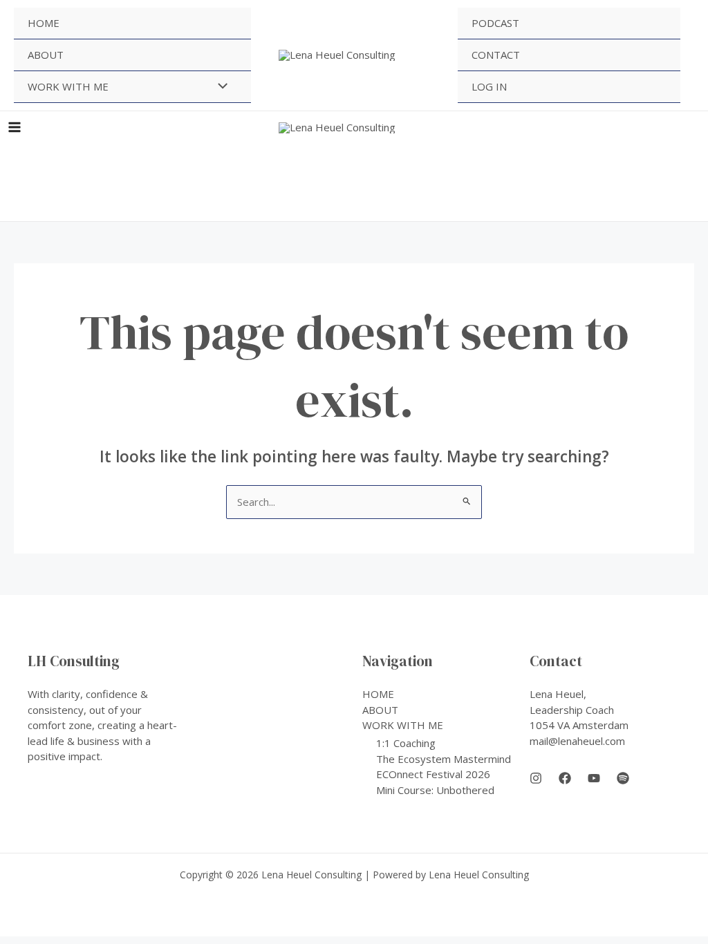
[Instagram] (536, 778)
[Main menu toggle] (15, 127)
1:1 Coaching (406, 743)
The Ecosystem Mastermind (443, 759)
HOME (43, 23)
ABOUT (46, 55)
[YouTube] (594, 778)
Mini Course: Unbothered (435, 790)
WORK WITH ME (68, 86)
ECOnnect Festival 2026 (433, 774)
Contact (496, 55)
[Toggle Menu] (218, 86)
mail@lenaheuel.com (577, 741)
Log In (489, 86)
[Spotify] (623, 778)
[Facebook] (565, 778)
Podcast (495, 23)
